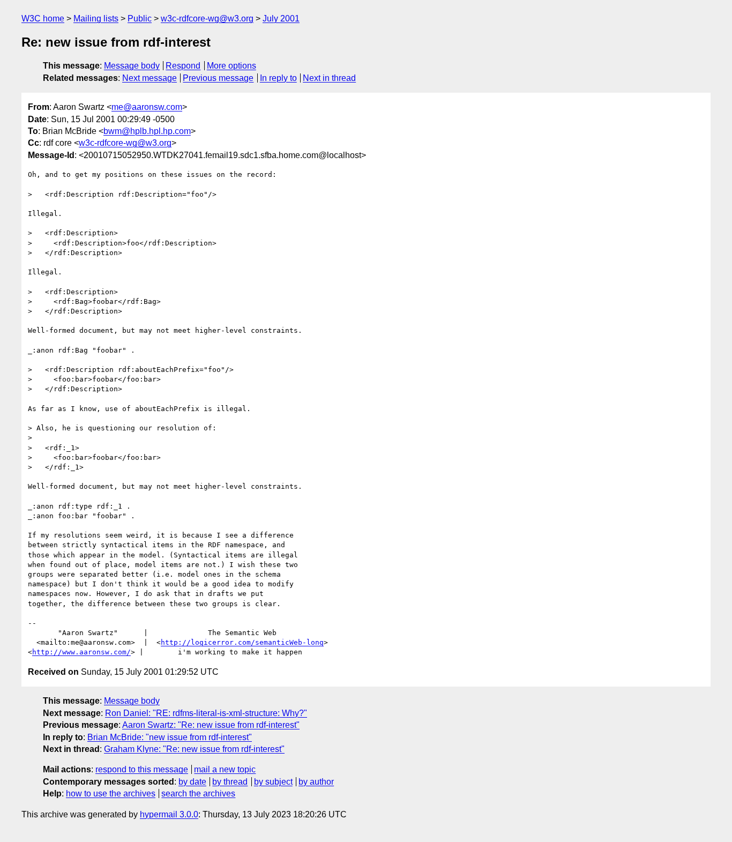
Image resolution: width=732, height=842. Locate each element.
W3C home (42, 18)
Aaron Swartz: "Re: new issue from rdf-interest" (211, 724)
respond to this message (141, 769)
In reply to (278, 78)
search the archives (198, 793)
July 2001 (281, 18)
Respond (183, 65)
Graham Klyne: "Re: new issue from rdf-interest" (194, 749)
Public (140, 18)
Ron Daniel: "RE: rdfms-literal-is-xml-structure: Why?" (206, 713)
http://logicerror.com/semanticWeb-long (242, 642)
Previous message (218, 78)
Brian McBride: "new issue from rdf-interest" (169, 737)
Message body (132, 65)
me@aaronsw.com (146, 106)
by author (316, 781)
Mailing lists (95, 18)
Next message (149, 78)
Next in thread (329, 78)
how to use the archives (110, 793)
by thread (230, 781)
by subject (273, 781)
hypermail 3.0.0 (169, 814)
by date (192, 781)
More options (231, 65)
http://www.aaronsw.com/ (81, 652)
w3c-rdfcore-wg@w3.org (207, 18)
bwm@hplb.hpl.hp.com (147, 131)
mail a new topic (225, 769)
